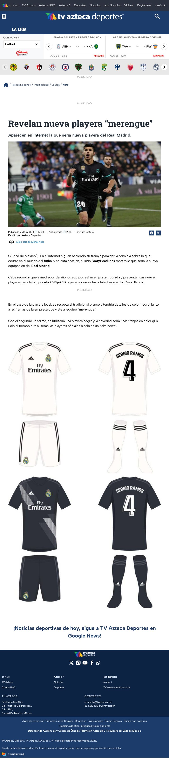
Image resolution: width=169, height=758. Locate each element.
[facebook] (91, 664)
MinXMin (99, 55)
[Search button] (157, 17)
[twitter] (71, 664)
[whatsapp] (98, 664)
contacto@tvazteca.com (98, 702)
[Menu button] (12, 17)
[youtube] (85, 664)
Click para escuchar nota (30, 241)
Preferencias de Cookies (59, 721)
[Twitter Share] (158, 233)
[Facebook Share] (151, 233)
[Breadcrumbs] (7, 84)
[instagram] (78, 664)
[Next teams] (164, 67)
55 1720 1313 (91, 705)
